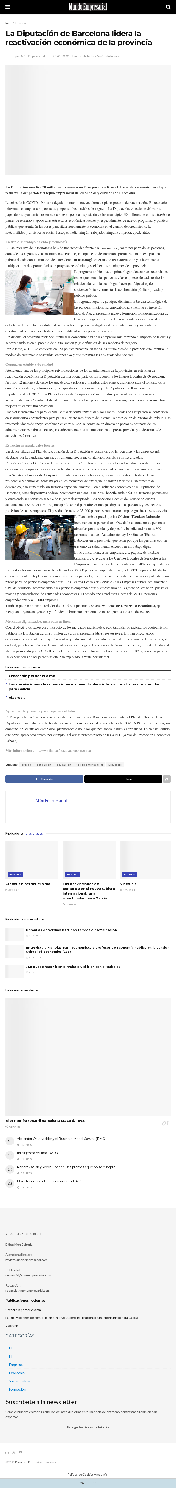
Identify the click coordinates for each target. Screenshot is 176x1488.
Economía (17, 1373)
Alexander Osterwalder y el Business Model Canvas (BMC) (61, 1139)
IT (11, 1348)
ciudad (26, 764)
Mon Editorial (23, 1244)
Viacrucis (17, 697)
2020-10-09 (61, 56)
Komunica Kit (23, 1462)
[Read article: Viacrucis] (146, 860)
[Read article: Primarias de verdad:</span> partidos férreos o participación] (15, 934)
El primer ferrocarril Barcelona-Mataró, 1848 (45, 1120)
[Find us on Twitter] (14, 1452)
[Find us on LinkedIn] (7, 1452)
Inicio (9, 23)
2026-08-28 (14, 889)
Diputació (115, 764)
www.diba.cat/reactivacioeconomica (64, 750)
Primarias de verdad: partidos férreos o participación (71, 930)
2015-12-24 (34, 972)
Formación (17, 1389)
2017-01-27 (34, 957)
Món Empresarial (33, 56)
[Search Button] (168, 7)
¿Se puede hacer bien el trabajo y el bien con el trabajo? (73, 966)
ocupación (44, 764)
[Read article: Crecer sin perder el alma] (32, 860)
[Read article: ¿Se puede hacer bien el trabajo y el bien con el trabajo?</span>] (15, 971)
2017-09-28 (34, 935)
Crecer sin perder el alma (32, 676)
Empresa (20, 23)
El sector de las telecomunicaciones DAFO (49, 1181)
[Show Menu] (8, 7)
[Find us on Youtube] (20, 1452)
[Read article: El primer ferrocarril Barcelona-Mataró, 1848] (88, 1057)
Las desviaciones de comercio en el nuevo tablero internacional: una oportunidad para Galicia (72, 1318)
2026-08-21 (128, 889)
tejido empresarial (90, 764)
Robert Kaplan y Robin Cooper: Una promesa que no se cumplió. (66, 1167)
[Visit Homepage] (88, 7)
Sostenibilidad (20, 1381)
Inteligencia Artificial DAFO (37, 1153)
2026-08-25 (71, 904)
